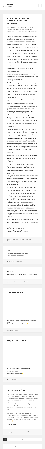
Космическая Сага (16, 390)
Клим (8, 250)
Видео (16, 330)
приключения (30, 431)
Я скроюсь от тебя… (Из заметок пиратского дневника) (19, 20)
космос (26, 431)
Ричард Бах (10, 271)
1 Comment (10, 240)
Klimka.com (8, 4)
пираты (30, 239)
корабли (27, 239)
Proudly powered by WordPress (13, 446)
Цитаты (20, 261)
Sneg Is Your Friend (16, 340)
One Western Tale (15, 292)
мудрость (25, 281)
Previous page (5, 439)
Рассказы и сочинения (19, 239)
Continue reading (11, 424)
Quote (9, 261)
